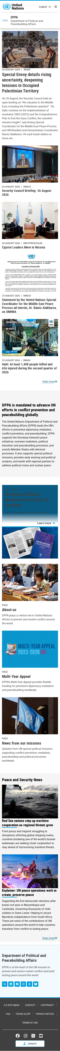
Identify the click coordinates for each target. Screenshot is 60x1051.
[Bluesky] (35, 984)
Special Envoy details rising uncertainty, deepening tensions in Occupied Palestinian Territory (26, 83)
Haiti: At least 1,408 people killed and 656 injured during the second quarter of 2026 (29, 368)
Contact (30, 1005)
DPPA (14, 17)
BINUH (26, 360)
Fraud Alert (23, 1013)
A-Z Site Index (12, 1005)
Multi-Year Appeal (16, 676)
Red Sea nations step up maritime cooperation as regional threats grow (27, 822)
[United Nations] (13, 6)
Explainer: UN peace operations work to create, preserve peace (29, 892)
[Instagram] (23, 984)
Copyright (47, 1005)
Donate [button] (32, 1043)
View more (48, 381)
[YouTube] (41, 1036)
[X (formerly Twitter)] (33, 1036)
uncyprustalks (32, 243)
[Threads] (29, 984)
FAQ (8, 1013)
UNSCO (27, 186)
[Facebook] (17, 984)
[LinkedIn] (11, 984)
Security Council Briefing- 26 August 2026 (26, 192)
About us (9, 609)
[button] (46, 523)
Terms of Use (30, 1022)
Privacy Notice (45, 1013)
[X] (4, 984)
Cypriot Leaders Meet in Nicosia (23, 247)
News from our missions (21, 743)
